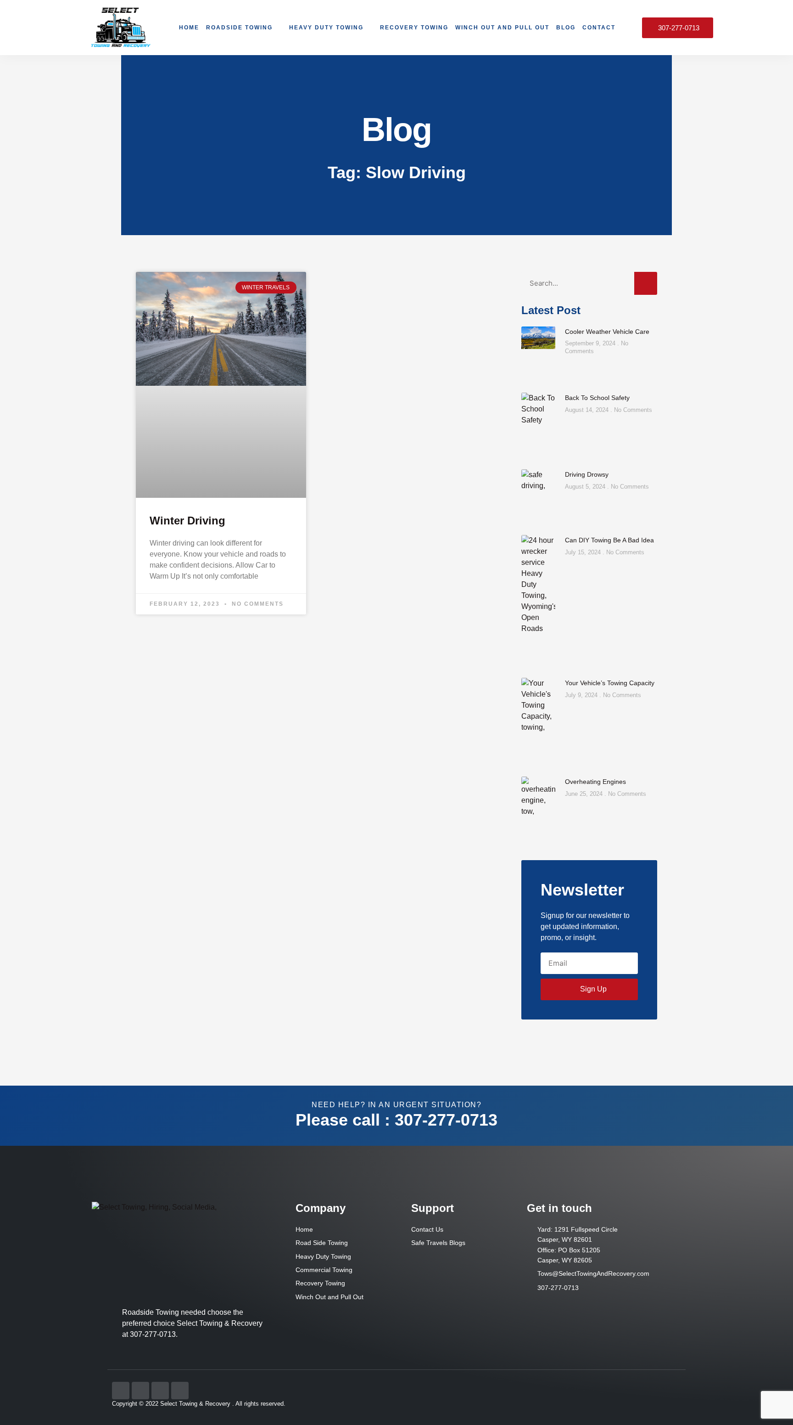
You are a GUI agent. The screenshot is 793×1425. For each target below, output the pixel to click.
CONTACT (598, 27)
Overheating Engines (595, 781)
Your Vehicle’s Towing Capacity (609, 683)
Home (189, 27)
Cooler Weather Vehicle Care (607, 331)
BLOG (565, 27)
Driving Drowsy (587, 474)
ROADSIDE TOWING (239, 27)
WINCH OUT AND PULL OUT (502, 27)
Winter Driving (187, 520)
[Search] (645, 283)
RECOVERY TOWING (414, 27)
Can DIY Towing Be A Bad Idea (609, 540)
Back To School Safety (597, 397)
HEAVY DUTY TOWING (326, 27)
